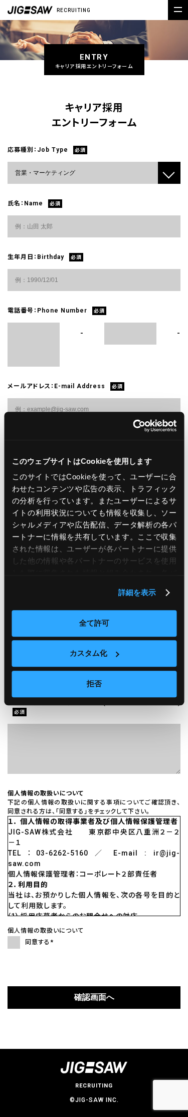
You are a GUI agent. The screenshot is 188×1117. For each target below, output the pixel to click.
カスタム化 (88, 653)
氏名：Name (25, 203)
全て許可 (94, 623)
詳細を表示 (137, 592)
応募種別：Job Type (38, 149)
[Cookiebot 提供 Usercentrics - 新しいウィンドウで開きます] (133, 425)
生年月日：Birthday (36, 256)
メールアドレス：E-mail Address (56, 386)
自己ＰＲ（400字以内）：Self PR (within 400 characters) (94, 702)
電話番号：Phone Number (47, 310)
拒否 (94, 683)
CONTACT (150, 1040)
